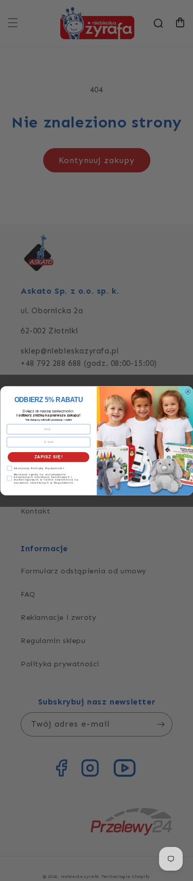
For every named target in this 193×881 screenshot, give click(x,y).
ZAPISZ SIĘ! (48, 457)
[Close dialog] (188, 392)
